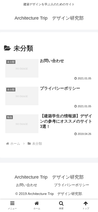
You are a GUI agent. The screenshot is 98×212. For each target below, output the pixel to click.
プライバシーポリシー (71, 185)
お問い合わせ (26, 185)
